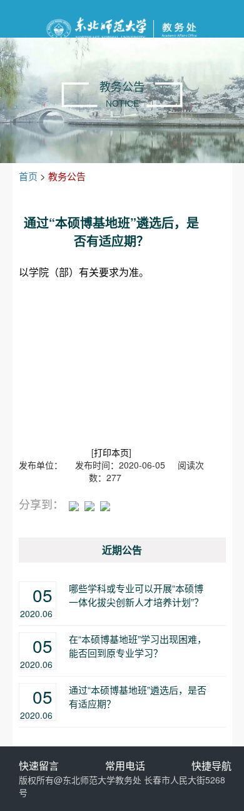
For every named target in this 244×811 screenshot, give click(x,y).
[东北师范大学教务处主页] (122, 27)
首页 (28, 176)
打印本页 (111, 452)
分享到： (41, 504)
